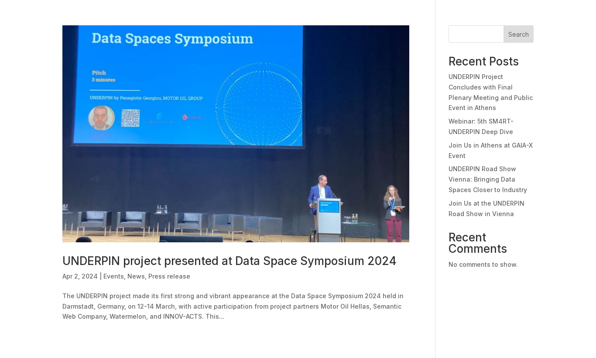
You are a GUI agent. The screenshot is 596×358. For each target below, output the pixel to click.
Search (518, 34)
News (136, 276)
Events (113, 276)
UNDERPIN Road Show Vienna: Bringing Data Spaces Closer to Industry (488, 179)
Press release (169, 276)
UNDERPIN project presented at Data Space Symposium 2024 (229, 261)
